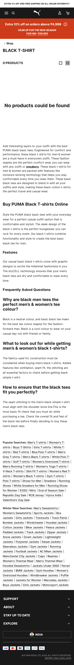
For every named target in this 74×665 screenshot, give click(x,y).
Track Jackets (35, 532)
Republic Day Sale (14, 495)
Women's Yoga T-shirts (51, 466)
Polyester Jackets (27, 541)
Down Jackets (33, 537)
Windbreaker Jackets (44, 575)
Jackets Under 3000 (45, 565)
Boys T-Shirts (22, 447)
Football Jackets (26, 551)
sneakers (32, 166)
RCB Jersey (36, 495)
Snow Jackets (12, 537)
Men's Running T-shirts (18, 466)
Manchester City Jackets (19, 556)
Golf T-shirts (21, 461)
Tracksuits (42, 517)
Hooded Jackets (56, 522)
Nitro (32, 490)
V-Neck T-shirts (13, 471)
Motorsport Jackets (56, 585)
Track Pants (59, 517)
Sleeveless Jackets (15, 546)
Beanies (52, 556)
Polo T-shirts (11, 480)
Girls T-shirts (42, 447)
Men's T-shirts (37, 442)
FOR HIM (31, 33)
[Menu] (6, 13)
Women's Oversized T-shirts (51, 461)
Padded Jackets (13, 532)
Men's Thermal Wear (49, 561)
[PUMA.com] (37, 13)
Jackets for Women (28, 580)
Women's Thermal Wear (18, 561)
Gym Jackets (38, 546)
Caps (41, 556)
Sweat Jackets (51, 541)
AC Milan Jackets (51, 551)
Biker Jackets (34, 527)
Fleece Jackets (55, 527)
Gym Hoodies (45, 570)
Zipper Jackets (56, 532)
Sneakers (50, 480)
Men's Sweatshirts (46, 508)
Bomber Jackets (13, 522)
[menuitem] (58, 658)
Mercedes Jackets (56, 580)
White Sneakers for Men (29, 485)
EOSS (24, 490)
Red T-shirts (21, 452)
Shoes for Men (31, 480)
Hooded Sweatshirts (16, 565)
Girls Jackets (24, 517)
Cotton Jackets (13, 527)
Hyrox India (53, 495)
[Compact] (60, 63)
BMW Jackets (25, 570)
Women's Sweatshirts (17, 513)
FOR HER (43, 33)
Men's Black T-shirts (36, 457)
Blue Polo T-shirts (43, 452)
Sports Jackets (44, 513)
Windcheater (35, 522)
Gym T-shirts (55, 476)
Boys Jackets (12, 585)
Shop (9, 43)
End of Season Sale (51, 490)
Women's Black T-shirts (28, 476)
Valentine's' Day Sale (16, 500)
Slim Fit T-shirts (36, 471)
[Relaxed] (67, 63)
